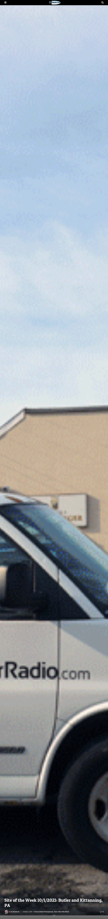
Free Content (39, 912)
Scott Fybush (15, 912)
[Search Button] (102, 2)
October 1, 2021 (27, 912)
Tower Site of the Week (61, 912)
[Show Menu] (5, 2)
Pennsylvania (48, 912)
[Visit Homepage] (54, 3)
